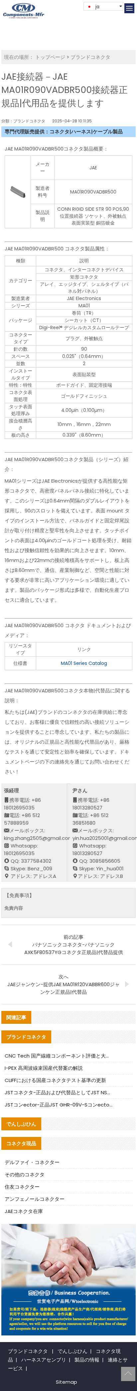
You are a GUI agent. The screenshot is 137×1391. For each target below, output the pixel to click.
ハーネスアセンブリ (43, 1359)
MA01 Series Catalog (84, 663)
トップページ (50, 57)
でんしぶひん (72, 1351)
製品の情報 (86, 1359)
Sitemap (66, 1381)
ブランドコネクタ (90, 57)
